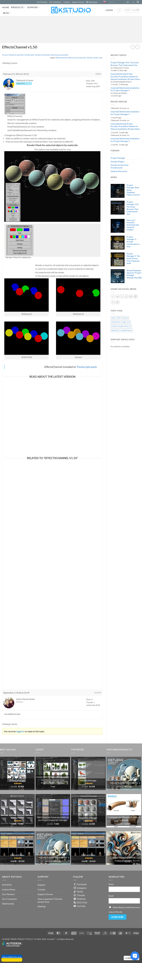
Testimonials (8, 903)
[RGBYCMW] (26, 337)
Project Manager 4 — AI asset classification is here (133, 242)
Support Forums (78, 2)
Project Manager (118, 158)
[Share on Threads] (122, 296)
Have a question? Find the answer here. (50, 900)
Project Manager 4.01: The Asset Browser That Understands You (125, 63)
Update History (126, 330)
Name (111, 884)
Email (111, 896)
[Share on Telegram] (117, 302)
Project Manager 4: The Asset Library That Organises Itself (133, 258)
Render (89, 58)
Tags (124, 322)
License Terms (8, 889)
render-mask (97, 58)
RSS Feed (82, 902)
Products (17, 7)
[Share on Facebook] (113, 296)
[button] (92, 2)
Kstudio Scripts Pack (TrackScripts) (119, 166)
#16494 (97, 693)
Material (70, 58)
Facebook (82, 884)
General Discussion (119, 171)
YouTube (81, 906)
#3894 (98, 74)
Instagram (81, 888)
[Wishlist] (119, 10)
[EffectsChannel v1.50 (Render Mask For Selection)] (19, 240)
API (118, 318)
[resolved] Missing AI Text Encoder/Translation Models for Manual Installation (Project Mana (125, 76)
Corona (125, 318)
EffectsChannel (61, 58)
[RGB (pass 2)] (78, 294)
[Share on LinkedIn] (135, 296)
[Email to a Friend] (126, 296)
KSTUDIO (7, 884)
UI (129, 322)
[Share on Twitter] (117, 296)
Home (5, 7)
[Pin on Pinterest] (131, 296)
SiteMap (42, 906)
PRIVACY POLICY (25, 939)
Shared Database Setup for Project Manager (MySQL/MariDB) (134, 274)
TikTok (80, 891)
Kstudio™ (51, 939)
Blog (6, 13)
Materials (114, 330)
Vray (113, 318)
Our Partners (42, 2)
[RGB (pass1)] (26, 294)
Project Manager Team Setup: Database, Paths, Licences (133, 190)
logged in (20, 731)
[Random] (78, 337)
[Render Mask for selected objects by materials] (52, 186)
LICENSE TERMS (9, 939)
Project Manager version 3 (121, 326)
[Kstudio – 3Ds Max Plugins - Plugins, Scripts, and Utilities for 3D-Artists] (71, 10)
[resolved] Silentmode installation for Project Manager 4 (125, 89)
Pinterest (81, 899)
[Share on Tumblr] (113, 302)
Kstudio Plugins (117, 161)
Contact (66, 2)
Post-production (80, 58)
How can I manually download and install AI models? (133, 225)
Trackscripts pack (86, 366)
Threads (81, 895)
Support (32, 7)
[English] (105, 2)
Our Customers (55, 2)
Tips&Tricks (115, 322)
